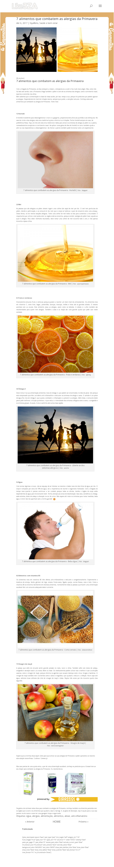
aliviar (67, 816)
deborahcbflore (87, 650)
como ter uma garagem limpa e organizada (46, 813)
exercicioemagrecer (57, 746)
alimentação (47, 816)
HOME (57, 821)
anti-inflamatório (79, 816)
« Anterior (29, 821)
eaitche (66, 468)
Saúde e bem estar (48, 23)
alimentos (58, 816)
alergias (36, 816)
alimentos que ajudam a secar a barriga (47, 811)
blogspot (84, 190)
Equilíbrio (34, 23)
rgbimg (88, 375)
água (28, 816)
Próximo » (83, 821)
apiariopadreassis (83, 284)
